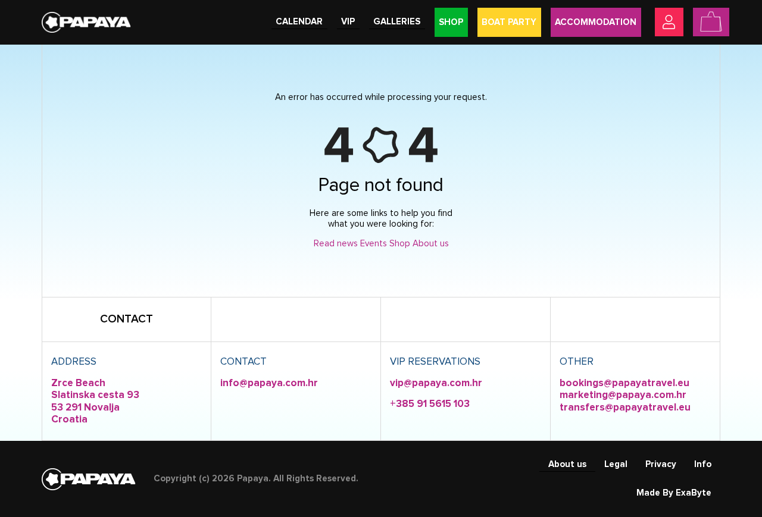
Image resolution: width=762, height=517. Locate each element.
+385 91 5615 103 (430, 404)
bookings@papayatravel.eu (624, 383)
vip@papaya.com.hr (436, 383)
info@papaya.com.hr (269, 383)
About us (431, 243)
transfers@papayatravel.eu (625, 408)
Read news (336, 243)
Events (373, 243)
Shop (399, 243)
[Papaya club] (86, 21)
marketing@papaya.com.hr (623, 395)
